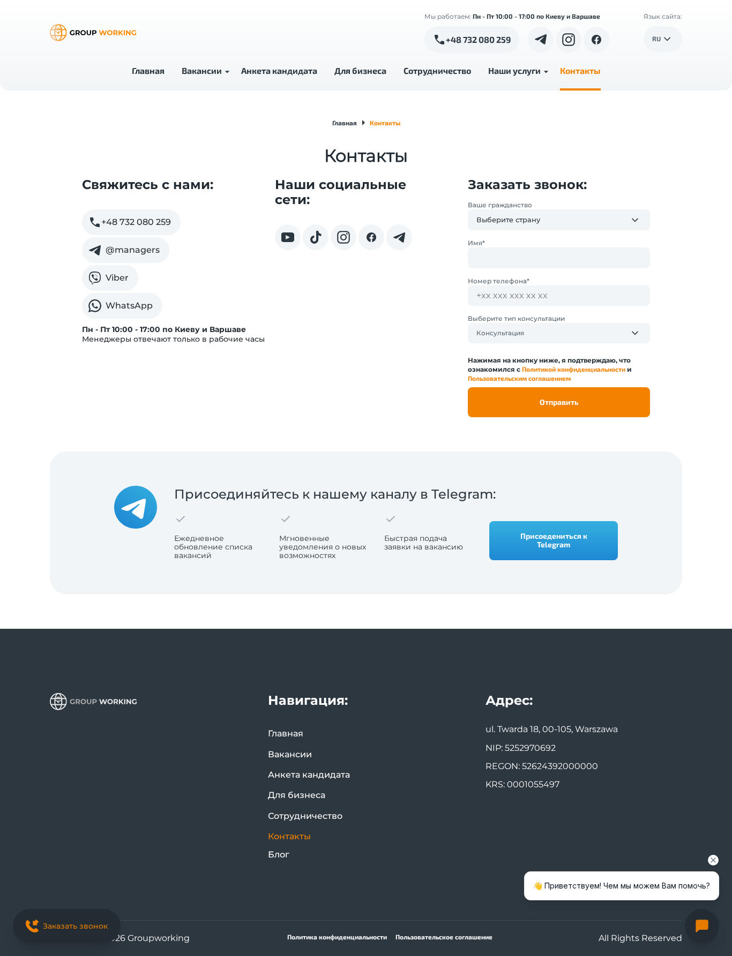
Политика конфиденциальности (337, 937)
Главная (148, 70)
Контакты (580, 70)
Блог (278, 854)
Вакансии (202, 70)
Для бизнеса (360, 70)
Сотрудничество (437, 70)
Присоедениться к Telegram (553, 540)
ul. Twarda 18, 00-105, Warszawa (551, 729)
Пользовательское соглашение (443, 937)
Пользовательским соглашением (519, 378)
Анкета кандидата (279, 70)
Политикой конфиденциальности (573, 369)
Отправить (559, 402)
